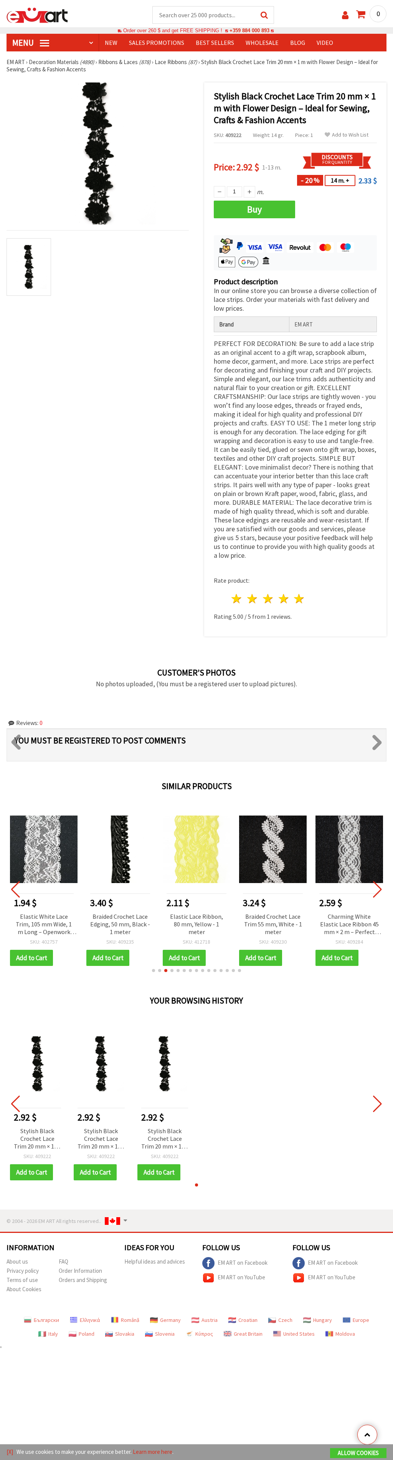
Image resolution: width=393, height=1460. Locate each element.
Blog (297, 42)
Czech (285, 1320)
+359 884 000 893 (249, 30)
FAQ (63, 1261)
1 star (237, 598)
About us (17, 1261)
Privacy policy (23, 1270)
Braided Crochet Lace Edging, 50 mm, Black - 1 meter (120, 924)
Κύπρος (204, 1333)
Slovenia (165, 1333)
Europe (361, 1320)
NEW (111, 42)
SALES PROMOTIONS (156, 42)
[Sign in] (345, 15)
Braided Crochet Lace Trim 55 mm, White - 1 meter (273, 924)
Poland (86, 1333)
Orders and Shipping (83, 1280)
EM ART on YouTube (241, 1277)
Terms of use (22, 1280)
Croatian (248, 1320)
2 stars (253, 598)
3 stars (268, 598)
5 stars (299, 598)
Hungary (322, 1320)
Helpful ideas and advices (154, 1261)
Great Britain (248, 1333)
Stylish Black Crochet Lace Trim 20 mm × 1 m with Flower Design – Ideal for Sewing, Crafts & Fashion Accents (37, 1139)
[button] (153, 970)
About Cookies (24, 1289)
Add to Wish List (350, 135)
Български (46, 1320)
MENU (23, 42)
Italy (53, 1333)
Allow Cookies (358, 1453)
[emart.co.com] (37, 14)
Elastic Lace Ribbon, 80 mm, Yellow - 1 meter (196, 924)
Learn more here (152, 1451)
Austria (209, 1320)
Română (130, 1320)
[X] (10, 1451)
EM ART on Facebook (243, 1262)
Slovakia (124, 1333)
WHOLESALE (262, 42)
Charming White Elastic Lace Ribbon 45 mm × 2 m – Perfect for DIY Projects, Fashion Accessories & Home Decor (349, 925)
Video (325, 42)
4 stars (284, 598)
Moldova (345, 1333)
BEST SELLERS (215, 42)
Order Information (80, 1270)
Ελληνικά (90, 1320)
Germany (170, 1320)
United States (299, 1333)
